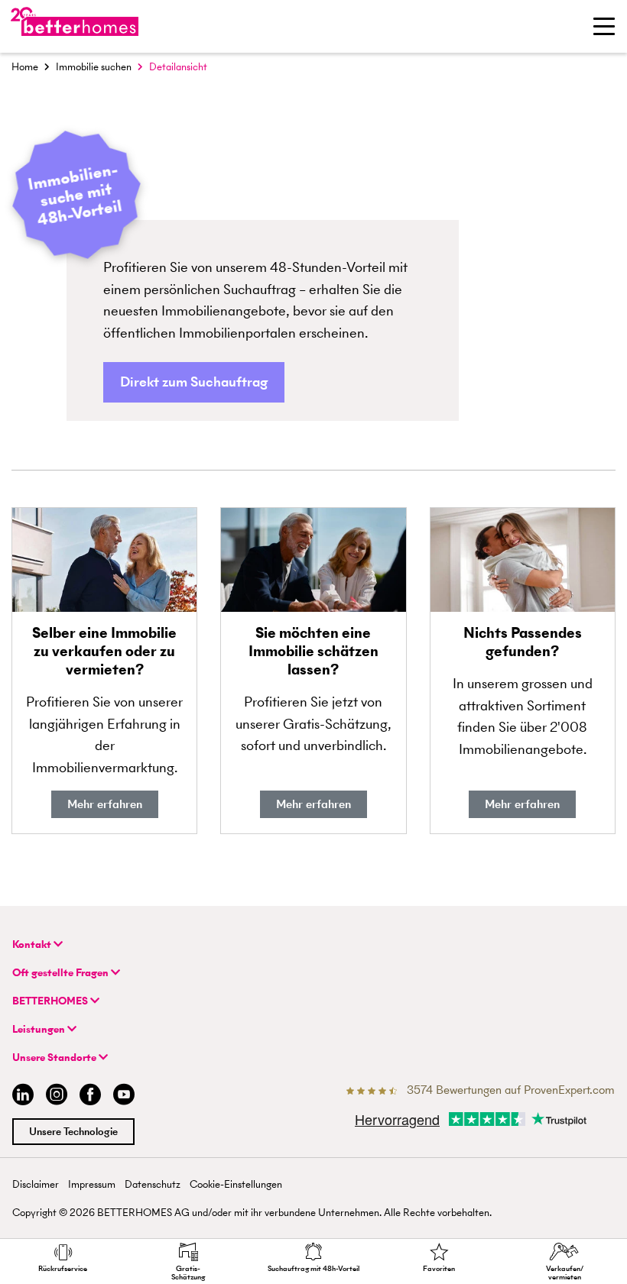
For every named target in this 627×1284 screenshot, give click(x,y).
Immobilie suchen (94, 67)
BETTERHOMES (51, 1001)
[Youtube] (124, 1096)
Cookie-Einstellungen (236, 1184)
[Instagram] (56, 1096)
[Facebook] (90, 1096)
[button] (193, 382)
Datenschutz (152, 1184)
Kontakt (33, 944)
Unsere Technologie (73, 1131)
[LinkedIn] (20, 1096)
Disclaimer (35, 1184)
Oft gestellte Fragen (61, 972)
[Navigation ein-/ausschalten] (604, 26)
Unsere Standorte (55, 1057)
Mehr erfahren (104, 804)
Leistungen (39, 1029)
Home (24, 67)
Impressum (91, 1184)
